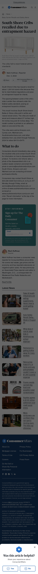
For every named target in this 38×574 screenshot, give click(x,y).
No (29, 569)
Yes (12, 569)
